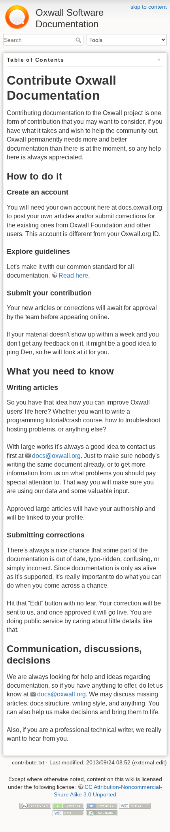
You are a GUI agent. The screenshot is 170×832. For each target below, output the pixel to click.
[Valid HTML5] (135, 805)
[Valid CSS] (68, 813)
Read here (73, 275)
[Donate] (68, 805)
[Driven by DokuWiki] (101, 813)
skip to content (148, 7)
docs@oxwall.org (56, 455)
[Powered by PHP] (101, 805)
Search (79, 40)
